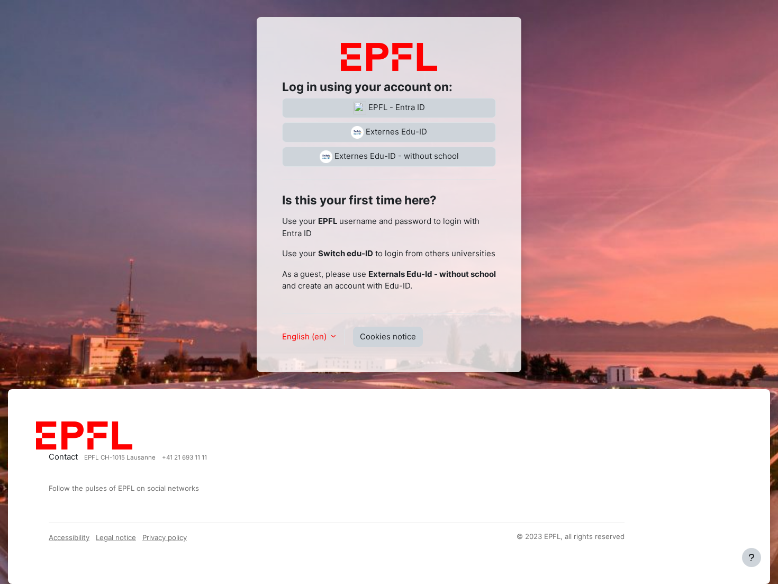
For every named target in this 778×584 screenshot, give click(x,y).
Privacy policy (164, 537)
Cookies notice (388, 336)
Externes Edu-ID (395, 132)
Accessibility (69, 537)
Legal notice (116, 537)
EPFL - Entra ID (395, 107)
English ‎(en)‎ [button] (305, 336)
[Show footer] (751, 557)
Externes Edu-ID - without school (395, 156)
